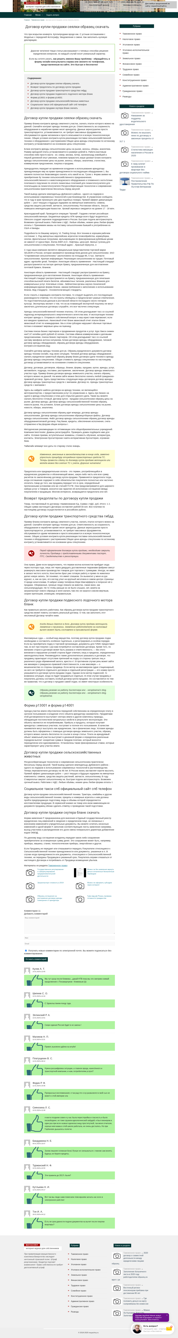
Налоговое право (131, 39)
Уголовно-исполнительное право (136, 51)
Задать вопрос (52, 15)
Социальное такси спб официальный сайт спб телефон (59, 104)
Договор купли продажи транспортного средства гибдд (58, 90)
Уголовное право (131, 44)
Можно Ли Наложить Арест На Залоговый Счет (136, 1313)
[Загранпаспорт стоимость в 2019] (30, 889)
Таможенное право (37, 20)
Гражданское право (132, 91)
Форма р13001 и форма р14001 (46, 97)
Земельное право (131, 58)
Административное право (136, 85)
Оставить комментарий (36, 959)
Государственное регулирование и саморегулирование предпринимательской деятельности (50, 872)
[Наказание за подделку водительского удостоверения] (125, 115)
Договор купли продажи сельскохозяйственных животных (60, 101)
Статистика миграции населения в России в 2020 (142, 153)
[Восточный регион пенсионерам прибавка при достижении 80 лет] (117, 1288)
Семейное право (131, 75)
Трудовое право (131, 69)
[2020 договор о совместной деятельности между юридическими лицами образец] (117, 1256)
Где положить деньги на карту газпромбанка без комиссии (135, 1301)
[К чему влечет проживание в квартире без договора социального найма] (125, 164)
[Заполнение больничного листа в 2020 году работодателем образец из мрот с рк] (117, 1272)
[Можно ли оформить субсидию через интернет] (80, 889)
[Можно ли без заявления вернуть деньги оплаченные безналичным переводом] (80, 876)
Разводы (127, 96)
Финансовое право (132, 64)
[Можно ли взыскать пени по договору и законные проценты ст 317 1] (125, 132)
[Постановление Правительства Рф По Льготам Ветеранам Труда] (125, 181)
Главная (28, 15)
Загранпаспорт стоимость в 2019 (50, 883)
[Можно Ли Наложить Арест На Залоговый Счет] (117, 1313)
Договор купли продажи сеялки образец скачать (55, 83)
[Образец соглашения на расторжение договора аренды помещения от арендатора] (30, 903)
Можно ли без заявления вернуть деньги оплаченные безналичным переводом (100, 871)
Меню (38, 15)
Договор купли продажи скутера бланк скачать (54, 108)
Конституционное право (135, 80)
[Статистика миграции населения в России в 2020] (125, 149)
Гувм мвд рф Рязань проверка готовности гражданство (99, 897)
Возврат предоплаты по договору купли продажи (56, 87)
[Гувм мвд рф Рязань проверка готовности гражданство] (80, 903)
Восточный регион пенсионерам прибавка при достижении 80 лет (135, 1290)
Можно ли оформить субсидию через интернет (99, 884)
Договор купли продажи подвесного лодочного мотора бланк (62, 94)
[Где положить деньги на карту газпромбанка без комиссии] (117, 1301)
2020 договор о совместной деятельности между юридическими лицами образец (130, 1258)
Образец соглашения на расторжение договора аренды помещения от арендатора (49, 898)
